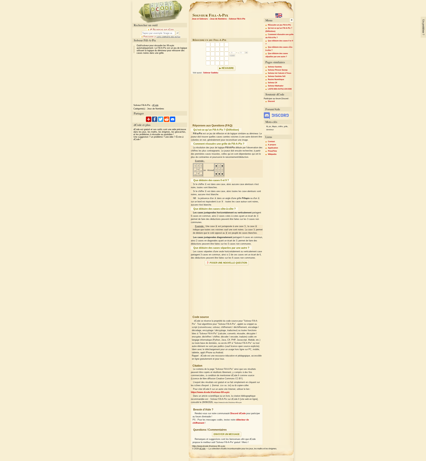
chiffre (280, 126)
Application (273, 148)
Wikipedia (272, 154)
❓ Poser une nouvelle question (226, 263)
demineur (270, 130)
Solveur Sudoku (210, 73)
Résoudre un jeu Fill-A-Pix (279, 25)
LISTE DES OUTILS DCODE (280, 89)
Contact (271, 141)
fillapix (274, 126)
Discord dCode (238, 413)
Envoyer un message (227, 434)
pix (270, 126)
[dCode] (160, 11)
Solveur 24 (272, 83)
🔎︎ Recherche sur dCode (162, 29)
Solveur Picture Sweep (278, 70)
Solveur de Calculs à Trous (279, 73)
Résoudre (228, 68)
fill (267, 126)
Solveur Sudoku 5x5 (276, 76)
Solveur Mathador (275, 86)
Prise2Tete (272, 151)
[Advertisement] (227, 289)
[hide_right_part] (291, 20)
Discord (271, 101)
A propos (272, 145)
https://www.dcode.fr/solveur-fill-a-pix (210, 392)
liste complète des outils (168, 37)
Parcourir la (161, 37)
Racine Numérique (276, 79)
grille (286, 126)
